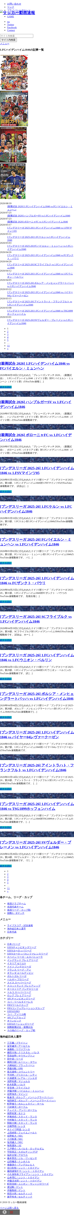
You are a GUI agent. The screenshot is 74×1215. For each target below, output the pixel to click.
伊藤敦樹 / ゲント (16, 1190)
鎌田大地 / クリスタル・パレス (23, 1052)
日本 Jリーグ (13, 944)
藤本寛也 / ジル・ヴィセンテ (22, 1158)
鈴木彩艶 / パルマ (16, 1084)
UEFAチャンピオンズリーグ (21, 947)
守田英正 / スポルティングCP (22, 1152)
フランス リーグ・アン (19, 969)
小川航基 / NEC (15, 1139)
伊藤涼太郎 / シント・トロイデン (24, 1180)
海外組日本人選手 (16, 928)
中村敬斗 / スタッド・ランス (22, 1119)
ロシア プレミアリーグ (19, 995)
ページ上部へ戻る (9, 1207)
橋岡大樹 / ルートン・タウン (22, 1062)
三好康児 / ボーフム (17, 1107)
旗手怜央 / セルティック (19, 1196)
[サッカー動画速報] (17, 12)
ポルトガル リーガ (16, 976)
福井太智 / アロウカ (17, 1155)
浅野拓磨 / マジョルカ (18, 1081)
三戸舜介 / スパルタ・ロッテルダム (25, 1148)
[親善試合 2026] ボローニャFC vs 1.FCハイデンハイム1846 (37, 221)
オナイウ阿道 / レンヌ (18, 1129)
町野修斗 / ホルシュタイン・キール (25, 1103)
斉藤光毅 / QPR (15, 1068)
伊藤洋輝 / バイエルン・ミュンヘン (25, 1091)
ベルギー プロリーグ (18, 979)
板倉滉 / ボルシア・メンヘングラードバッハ (30, 1097)
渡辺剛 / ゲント (15, 1187)
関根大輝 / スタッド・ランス (22, 1123)
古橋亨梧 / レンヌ (16, 1126)
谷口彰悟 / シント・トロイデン (23, 1168)
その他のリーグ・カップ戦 (21, 1030)
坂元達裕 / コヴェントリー (21, 1071)
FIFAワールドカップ (17, 1005)
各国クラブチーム (16, 903)
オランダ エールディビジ (20, 973)
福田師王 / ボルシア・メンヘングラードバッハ (31, 1100)
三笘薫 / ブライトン (17, 1042)
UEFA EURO (13, 1011)
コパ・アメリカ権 (16, 1014)
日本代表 (12, 931)
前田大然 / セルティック (19, 1193)
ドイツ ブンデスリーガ (19, 966)
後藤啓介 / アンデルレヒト (21, 1164)
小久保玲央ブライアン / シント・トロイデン (30, 1174)
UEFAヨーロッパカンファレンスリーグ (27, 953)
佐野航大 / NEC (15, 1135)
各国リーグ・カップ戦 (19, 910)
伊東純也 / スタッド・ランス (22, 1116)
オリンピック (14, 1020)
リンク (10, 7)
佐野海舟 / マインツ (17, 1094)
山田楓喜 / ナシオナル (18, 1161)
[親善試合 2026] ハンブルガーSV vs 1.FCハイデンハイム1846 (38, 215)
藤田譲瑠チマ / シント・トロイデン (25, 1171)
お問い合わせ (14, 3)
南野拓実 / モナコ (16, 1113)
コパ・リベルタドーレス (20, 1002)
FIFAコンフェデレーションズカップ (26, 1008)
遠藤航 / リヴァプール (18, 1049)
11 (8, 345)
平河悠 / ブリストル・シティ (22, 1075)
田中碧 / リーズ (15, 1059)
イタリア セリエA (16, 963)
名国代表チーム (15, 906)
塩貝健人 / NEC (15, 1142)
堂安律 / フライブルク (18, 1087)
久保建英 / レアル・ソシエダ (22, 1078)
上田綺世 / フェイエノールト (22, 1132)
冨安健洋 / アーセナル (18, 1046)
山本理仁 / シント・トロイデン (23, 1177)
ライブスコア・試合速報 (20, 925)
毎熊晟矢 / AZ (14, 1145)
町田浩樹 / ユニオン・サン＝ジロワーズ (28, 1184)
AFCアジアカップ (16, 1017)
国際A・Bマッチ (15, 913)
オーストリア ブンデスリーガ (22, 989)
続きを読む (6, 387)
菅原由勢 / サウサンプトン (21, 1055)
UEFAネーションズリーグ (20, 1024)
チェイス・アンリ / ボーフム (22, 1110)
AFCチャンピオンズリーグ (21, 998)
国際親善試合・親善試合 (20, 1027)
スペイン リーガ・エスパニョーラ (25, 957)
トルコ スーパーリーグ (19, 992)
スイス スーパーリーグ (19, 982)
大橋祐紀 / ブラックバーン (21, 1065)
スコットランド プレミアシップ (23, 985)
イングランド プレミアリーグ (22, 960)
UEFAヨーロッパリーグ (19, 950)
